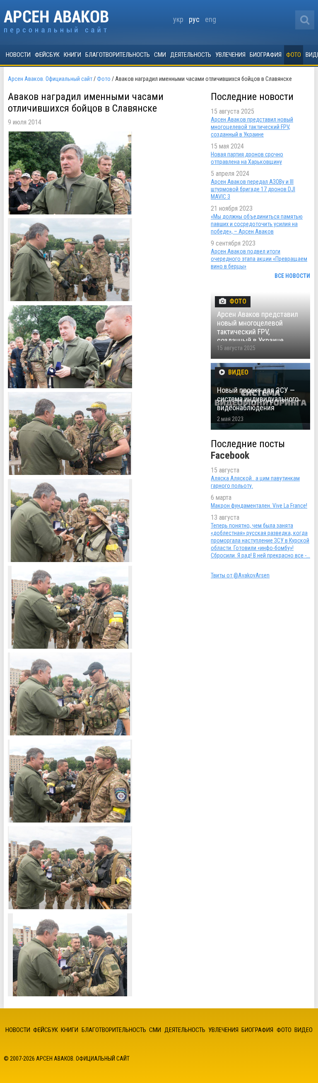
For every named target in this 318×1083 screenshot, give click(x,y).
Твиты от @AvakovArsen (240, 575)
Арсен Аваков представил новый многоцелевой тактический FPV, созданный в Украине (252, 127)
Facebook (230, 455)
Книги (72, 54)
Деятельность (190, 54)
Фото (293, 54)
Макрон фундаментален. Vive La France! (259, 505)
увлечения (230, 54)
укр (178, 19)
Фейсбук (47, 54)
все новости (292, 276)
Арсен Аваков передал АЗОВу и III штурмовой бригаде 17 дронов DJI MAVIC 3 (253, 189)
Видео (303, 1030)
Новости (18, 54)
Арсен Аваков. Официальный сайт (56, 22)
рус (194, 19)
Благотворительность (117, 54)
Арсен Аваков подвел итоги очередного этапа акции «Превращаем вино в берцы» (259, 259)
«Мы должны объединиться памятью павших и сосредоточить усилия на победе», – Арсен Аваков (257, 224)
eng (210, 19)
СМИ (160, 54)
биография (266, 54)
